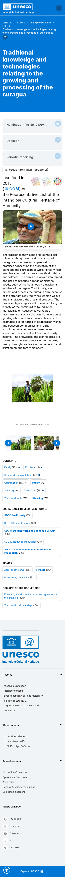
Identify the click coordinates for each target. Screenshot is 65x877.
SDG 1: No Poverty (15, 515)
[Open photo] (32, 388)
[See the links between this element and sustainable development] (57, 182)
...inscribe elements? (13, 690)
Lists (4, 26)
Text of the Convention (15, 772)
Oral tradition (11, 482)
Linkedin (14, 847)
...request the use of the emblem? (20, 705)
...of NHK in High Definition (16, 746)
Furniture (30, 467)
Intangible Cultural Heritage (18, 12)
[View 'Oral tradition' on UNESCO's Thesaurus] (26, 482)
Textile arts (30, 490)
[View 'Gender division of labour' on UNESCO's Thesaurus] (39, 475)
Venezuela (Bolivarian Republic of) (26, 169)
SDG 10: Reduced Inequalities (20, 541)
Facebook (15, 818)
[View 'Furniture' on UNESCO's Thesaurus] (41, 467)
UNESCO (7, 22)
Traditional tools (13, 498)
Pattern (36, 482)
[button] (5, 38)
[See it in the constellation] (36, 182)
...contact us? (9, 710)
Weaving (37, 498)
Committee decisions (13, 791)
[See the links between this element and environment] (47, 182)
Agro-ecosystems (14, 569)
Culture (21, 22)
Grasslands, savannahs (16, 577)
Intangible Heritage (40, 22)
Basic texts (8, 782)
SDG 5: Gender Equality (17, 523)
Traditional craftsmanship (18, 605)
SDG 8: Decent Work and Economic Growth (29, 530)
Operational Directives (14, 777)
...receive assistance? (14, 685)
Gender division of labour (18, 475)
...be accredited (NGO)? (15, 700)
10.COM (11, 188)
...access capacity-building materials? (22, 695)
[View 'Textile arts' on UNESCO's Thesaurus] (43, 490)
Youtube (14, 833)
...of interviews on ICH (14, 741)
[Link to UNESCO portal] (22, 6)
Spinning (9, 490)
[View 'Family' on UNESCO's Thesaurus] (19, 467)
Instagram (15, 826)
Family (7, 467)
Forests (40, 569)
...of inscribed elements (15, 736)
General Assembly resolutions (18, 787)
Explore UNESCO (30, 871)
